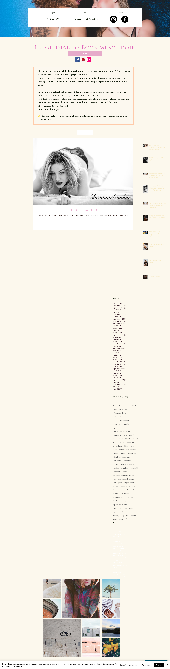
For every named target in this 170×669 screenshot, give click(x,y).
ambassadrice (118, 417)
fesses (115, 519)
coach (131, 464)
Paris (129, 406)
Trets (134, 406)
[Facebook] (124, 19)
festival (122, 519)
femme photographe (120, 515)
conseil (125, 479)
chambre (127, 461)
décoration (117, 493)
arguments (117, 428)
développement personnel (123, 497)
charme (116, 464)
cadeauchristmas (126, 453)
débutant (130, 490)
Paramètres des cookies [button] (129, 665)
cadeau (115, 453)
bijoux (115, 450)
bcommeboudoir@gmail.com (86, 19)
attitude (132, 435)
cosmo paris (117, 483)
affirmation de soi (119, 413)
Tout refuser (146, 665)
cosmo (131, 479)
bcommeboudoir (131, 439)
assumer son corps (120, 435)
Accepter (159, 665)
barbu (121, 439)
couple (126, 483)
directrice (116, 490)
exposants (129, 508)
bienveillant (129, 446)
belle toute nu (128, 442)
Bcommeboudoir (119, 406)
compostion (117, 472)
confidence (117, 479)
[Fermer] (167, 665)
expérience (117, 512)
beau (114, 442)
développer (117, 501)
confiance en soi (127, 475)
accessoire (117, 409)
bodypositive (124, 450)
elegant (125, 501)
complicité (134, 468)
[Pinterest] (83, 59)
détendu (125, 493)
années (126, 424)
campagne (126, 457)
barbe (115, 439)
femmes (133, 515)
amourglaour (124, 420)
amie (127, 417)
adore (124, 409)
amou (132, 417)
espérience (123, 504)
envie (132, 501)
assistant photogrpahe (121, 431)
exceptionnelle (118, 508)
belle (120, 442)
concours (126, 472)
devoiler (132, 486)
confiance (116, 475)
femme (132, 512)
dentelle (124, 486)
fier (127, 519)
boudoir (133, 450)
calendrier (117, 457)
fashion (125, 512)
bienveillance (118, 446)
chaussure (124, 464)
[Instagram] (113, 19)
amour (115, 420)
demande (116, 486)
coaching (116, 468)
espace (115, 504)
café (136, 453)
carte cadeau (118, 461)
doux (123, 490)
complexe (124, 468)
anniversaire (117, 424)
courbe (133, 483)
